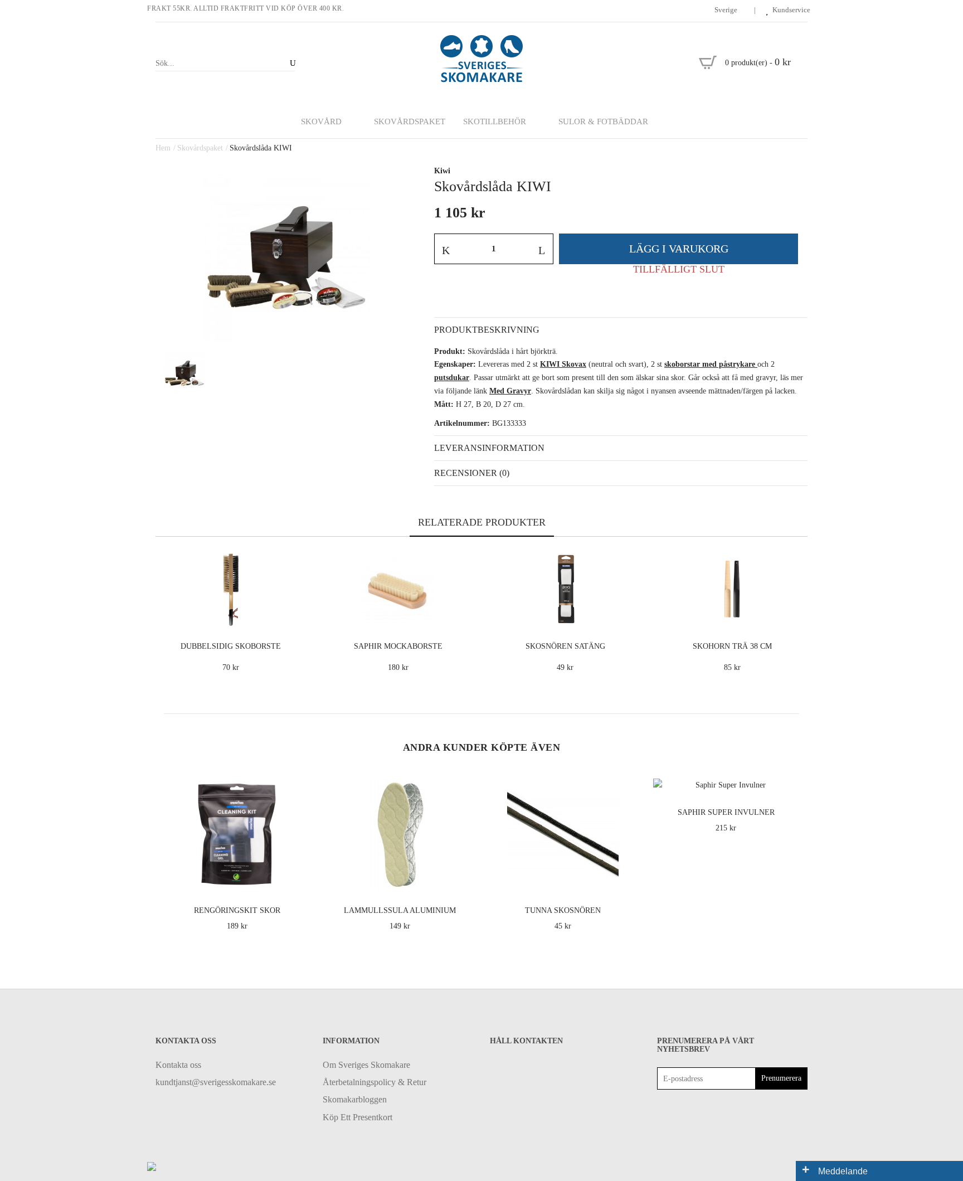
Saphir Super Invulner (726, 812)
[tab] (621, 330)
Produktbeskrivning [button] (486, 329)
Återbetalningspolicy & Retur (374, 1082)
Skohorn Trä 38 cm (732, 646)
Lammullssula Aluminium (400, 910)
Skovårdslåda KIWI (261, 148)
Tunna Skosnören (563, 910)
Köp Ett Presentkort (357, 1117)
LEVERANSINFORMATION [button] (489, 448)
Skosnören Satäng (565, 646)
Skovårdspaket (200, 148)
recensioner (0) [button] (471, 473)
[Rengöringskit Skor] (299, 879)
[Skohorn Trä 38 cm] (797, 615)
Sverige (726, 10)
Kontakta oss (178, 1065)
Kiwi (442, 171)
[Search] (290, 63)
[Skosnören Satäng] (630, 615)
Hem (163, 148)
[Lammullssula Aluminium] (463, 879)
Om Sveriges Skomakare (366, 1065)
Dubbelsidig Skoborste (231, 646)
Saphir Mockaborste (398, 646)
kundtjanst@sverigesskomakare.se (215, 1082)
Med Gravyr (510, 391)
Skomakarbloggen (355, 1099)
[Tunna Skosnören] (625, 879)
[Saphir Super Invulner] (789, 781)
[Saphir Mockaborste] (463, 615)
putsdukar (451, 377)
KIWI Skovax (563, 364)
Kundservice (791, 10)
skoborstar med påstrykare (709, 364)
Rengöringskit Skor (237, 910)
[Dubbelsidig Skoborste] (295, 615)
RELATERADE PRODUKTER (482, 522)
